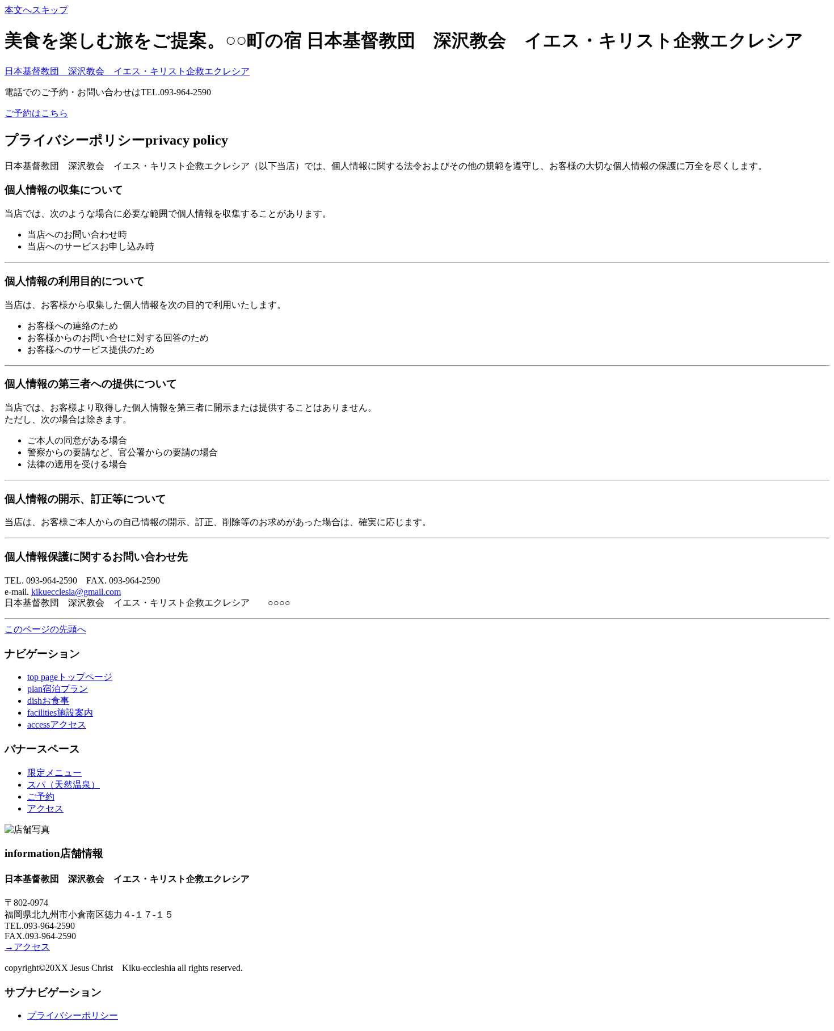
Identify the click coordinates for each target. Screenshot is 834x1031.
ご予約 (40, 796)
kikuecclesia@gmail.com (76, 592)
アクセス (45, 808)
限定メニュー (54, 773)
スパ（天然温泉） (63, 784)
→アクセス (27, 947)
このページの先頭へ (45, 629)
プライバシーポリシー (72, 1015)
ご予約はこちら (36, 113)
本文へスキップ (36, 10)
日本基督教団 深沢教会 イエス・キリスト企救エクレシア (127, 71)
